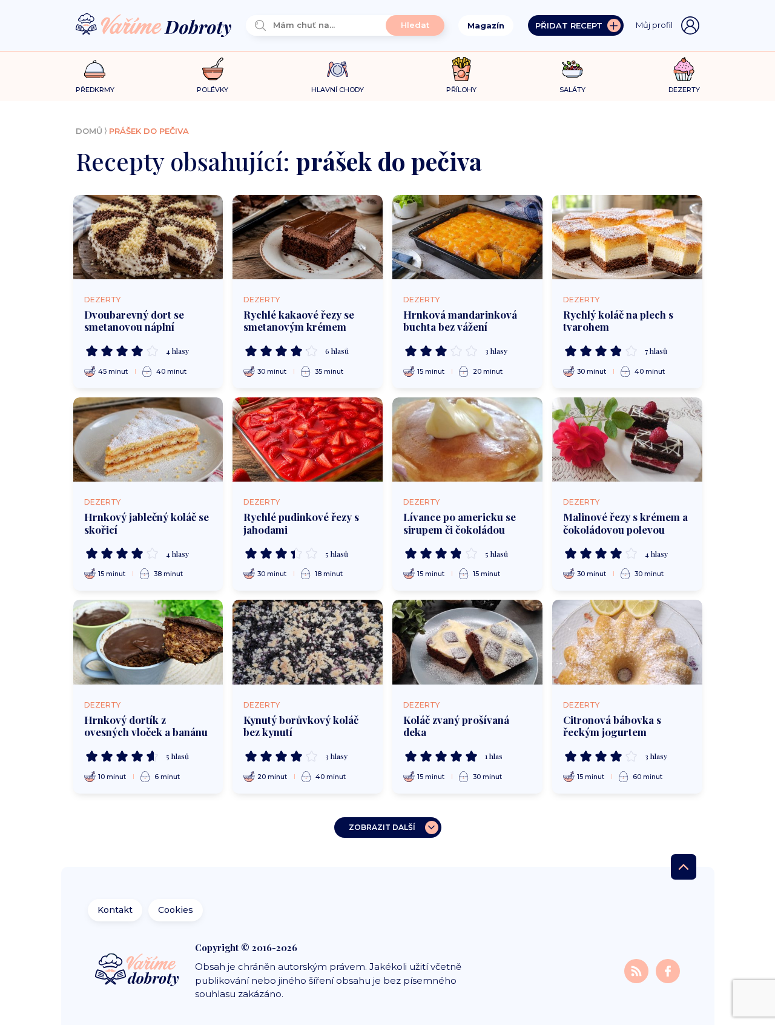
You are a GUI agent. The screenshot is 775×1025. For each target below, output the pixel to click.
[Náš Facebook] (668, 970)
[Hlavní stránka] (154, 25)
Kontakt (115, 909)
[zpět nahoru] (683, 867)
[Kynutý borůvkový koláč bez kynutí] (307, 642)
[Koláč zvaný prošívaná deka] (467, 642)
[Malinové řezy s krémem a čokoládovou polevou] (627, 439)
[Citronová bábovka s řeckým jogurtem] (627, 642)
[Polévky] (212, 69)
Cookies (175, 909)
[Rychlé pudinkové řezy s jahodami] (307, 439)
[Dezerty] (683, 69)
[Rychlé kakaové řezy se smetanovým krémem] (307, 237)
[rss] (637, 970)
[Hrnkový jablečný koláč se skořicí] (148, 439)
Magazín (485, 25)
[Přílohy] (461, 69)
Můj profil (654, 25)
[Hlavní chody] (337, 69)
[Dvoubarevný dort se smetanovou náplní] (148, 237)
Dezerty (102, 299)
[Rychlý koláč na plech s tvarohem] (627, 237)
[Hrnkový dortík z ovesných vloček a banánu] (148, 642)
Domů (89, 131)
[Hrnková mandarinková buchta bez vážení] (467, 237)
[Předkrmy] (94, 69)
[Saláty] (572, 69)
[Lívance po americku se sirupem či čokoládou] (467, 439)
